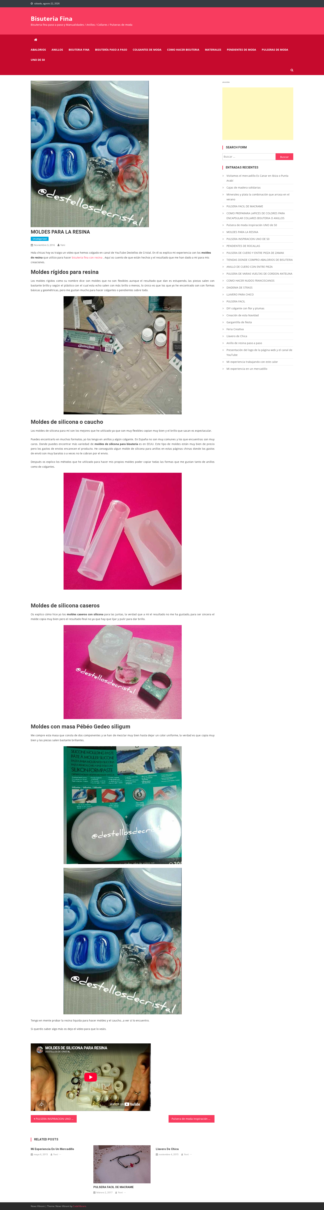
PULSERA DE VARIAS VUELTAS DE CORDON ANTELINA (259, 273)
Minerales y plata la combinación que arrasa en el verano (258, 197)
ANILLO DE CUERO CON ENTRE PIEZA (249, 266)
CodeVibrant (79, 1206)
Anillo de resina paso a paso (244, 343)
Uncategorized (40, 238)
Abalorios (38, 49)
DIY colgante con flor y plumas (245, 308)
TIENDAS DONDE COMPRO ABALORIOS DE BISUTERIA (259, 260)
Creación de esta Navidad (242, 315)
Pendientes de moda (241, 49)
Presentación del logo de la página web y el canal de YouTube (259, 352)
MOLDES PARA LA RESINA (242, 232)
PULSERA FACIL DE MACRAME (113, 1187)
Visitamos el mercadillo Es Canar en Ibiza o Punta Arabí (257, 178)
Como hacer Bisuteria (183, 49)
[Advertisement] (257, 113)
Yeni (62, 245)
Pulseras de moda (275, 49)
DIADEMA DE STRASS (239, 287)
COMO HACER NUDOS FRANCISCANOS (250, 280)
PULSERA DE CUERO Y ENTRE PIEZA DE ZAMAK (255, 253)
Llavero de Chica (167, 1149)
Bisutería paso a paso (111, 49)
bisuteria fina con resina (87, 257)
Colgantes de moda (147, 49)
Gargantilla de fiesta (239, 322)
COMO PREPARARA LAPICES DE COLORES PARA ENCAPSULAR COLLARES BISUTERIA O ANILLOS (255, 215)
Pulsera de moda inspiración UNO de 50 (193, 1119)
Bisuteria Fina (51, 18)
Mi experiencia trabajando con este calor (252, 362)
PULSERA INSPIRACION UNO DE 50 (56, 1119)
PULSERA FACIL (235, 301)
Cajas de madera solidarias (243, 187)
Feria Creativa (235, 329)
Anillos (57, 49)
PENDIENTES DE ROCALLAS (243, 246)
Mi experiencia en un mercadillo (52, 1149)
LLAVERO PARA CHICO (240, 294)
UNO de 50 (38, 60)
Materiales (213, 49)
